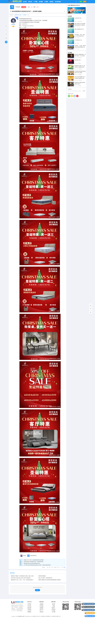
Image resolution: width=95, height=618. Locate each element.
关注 (24, 7)
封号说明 (41, 606)
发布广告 (41, 609)
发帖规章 (41, 607)
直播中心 (53, 607)
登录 (81, 1)
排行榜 (53, 604)
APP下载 (53, 611)
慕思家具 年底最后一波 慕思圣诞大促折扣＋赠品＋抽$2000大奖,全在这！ (25, 575)
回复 (64, 567)
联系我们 (38, 559)
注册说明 (41, 604)
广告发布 (17, 7)
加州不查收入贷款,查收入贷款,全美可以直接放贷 (21, 577)
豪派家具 (13, 24)
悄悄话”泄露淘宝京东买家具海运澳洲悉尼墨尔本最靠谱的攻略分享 (51, 579)
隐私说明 (29, 607)
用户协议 (29, 606)
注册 (85, 1)
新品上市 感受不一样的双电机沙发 (45, 577)
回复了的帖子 (90, 603)
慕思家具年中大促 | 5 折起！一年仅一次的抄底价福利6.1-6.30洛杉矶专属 (25, 579)
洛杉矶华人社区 (15, 1)
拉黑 (47, 567)
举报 (50, 567)
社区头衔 (41, 611)
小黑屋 (53, 606)
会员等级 (29, 609)
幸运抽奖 (53, 609)
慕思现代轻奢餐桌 (42, 575)
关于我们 (29, 604)
